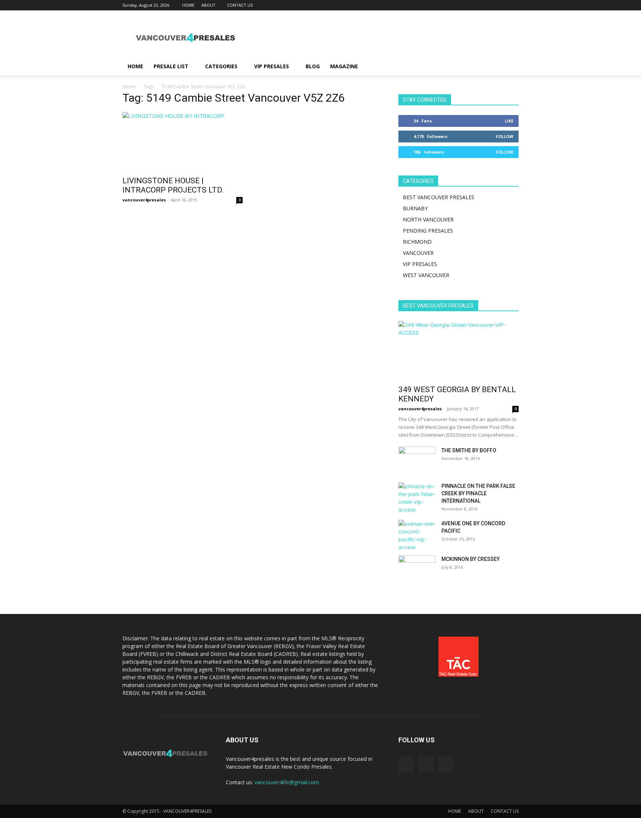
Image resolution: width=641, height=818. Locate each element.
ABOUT (208, 5)
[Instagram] (500, 5)
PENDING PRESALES (428, 230)
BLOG (313, 66)
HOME (188, 5)
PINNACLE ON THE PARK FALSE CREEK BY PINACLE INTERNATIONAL (478, 493)
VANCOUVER (418, 252)
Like (509, 121)
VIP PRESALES (271, 66)
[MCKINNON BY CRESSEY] (416, 568)
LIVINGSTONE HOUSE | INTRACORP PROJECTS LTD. (173, 185)
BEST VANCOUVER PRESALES (438, 197)
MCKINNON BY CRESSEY (470, 559)
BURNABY (415, 208)
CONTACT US (240, 5)
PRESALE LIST (171, 66)
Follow (504, 136)
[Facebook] (488, 5)
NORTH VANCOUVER (428, 219)
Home (128, 86)
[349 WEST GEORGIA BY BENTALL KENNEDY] (458, 350)
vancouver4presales (144, 200)
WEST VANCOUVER (426, 275)
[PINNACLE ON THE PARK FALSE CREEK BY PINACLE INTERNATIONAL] (416, 497)
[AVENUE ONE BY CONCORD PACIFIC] (416, 535)
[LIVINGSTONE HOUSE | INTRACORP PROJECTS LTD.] (182, 141)
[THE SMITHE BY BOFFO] (416, 460)
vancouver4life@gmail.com (286, 782)
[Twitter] (513, 5)
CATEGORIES (221, 66)
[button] (510, 66)
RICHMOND (417, 241)
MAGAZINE (344, 66)
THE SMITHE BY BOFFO (468, 450)
